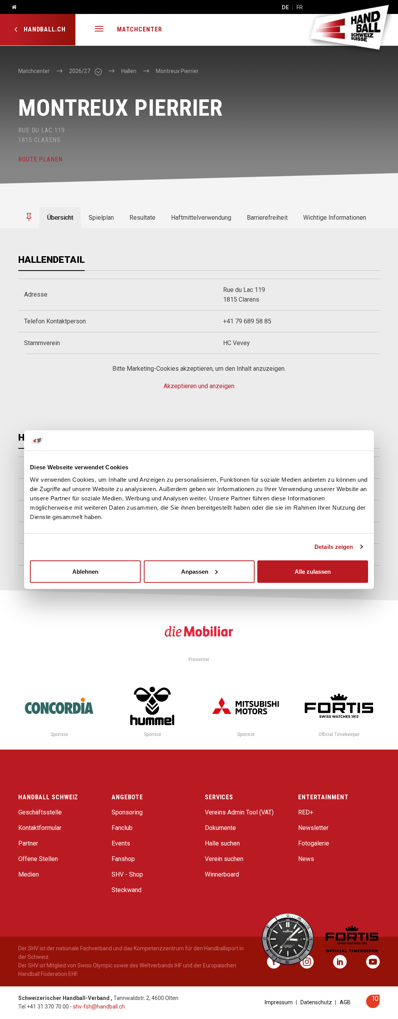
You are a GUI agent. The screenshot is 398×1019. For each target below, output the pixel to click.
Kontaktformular (39, 828)
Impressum (279, 1002)
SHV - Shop (127, 874)
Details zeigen (333, 546)
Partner (28, 843)
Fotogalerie (313, 843)
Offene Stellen (38, 859)
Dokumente (220, 828)
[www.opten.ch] (373, 1006)
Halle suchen (222, 843)
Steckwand (126, 890)
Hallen (128, 71)
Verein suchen (224, 859)
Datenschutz (316, 1002)
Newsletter (313, 828)
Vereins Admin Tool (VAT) (239, 812)
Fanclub (122, 828)
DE (285, 7)
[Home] (11, 7)
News (306, 859)
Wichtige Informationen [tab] (334, 217)
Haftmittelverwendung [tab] (201, 217)
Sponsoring (127, 812)
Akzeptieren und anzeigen (199, 386)
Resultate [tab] (142, 217)
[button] (99, 29)
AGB (345, 1002)
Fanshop (123, 859)
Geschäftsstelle (40, 812)
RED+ (305, 812)
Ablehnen (85, 571)
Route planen (40, 159)
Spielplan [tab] (101, 217)
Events (121, 843)
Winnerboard (222, 874)
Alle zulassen (313, 571)
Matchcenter (139, 29)
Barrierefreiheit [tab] (267, 217)
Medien (28, 874)
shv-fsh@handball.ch (99, 1006)
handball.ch (44, 29)
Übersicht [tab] (60, 217)
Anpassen (194, 571)
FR (300, 7)
